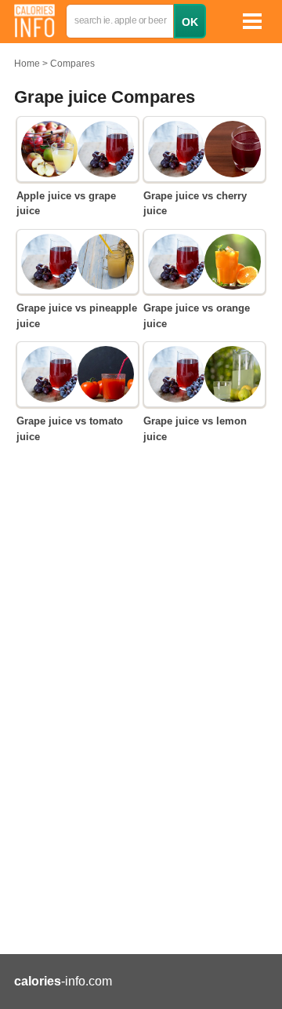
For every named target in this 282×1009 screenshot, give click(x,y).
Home (27, 63)
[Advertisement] (141, 777)
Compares (72, 63)
